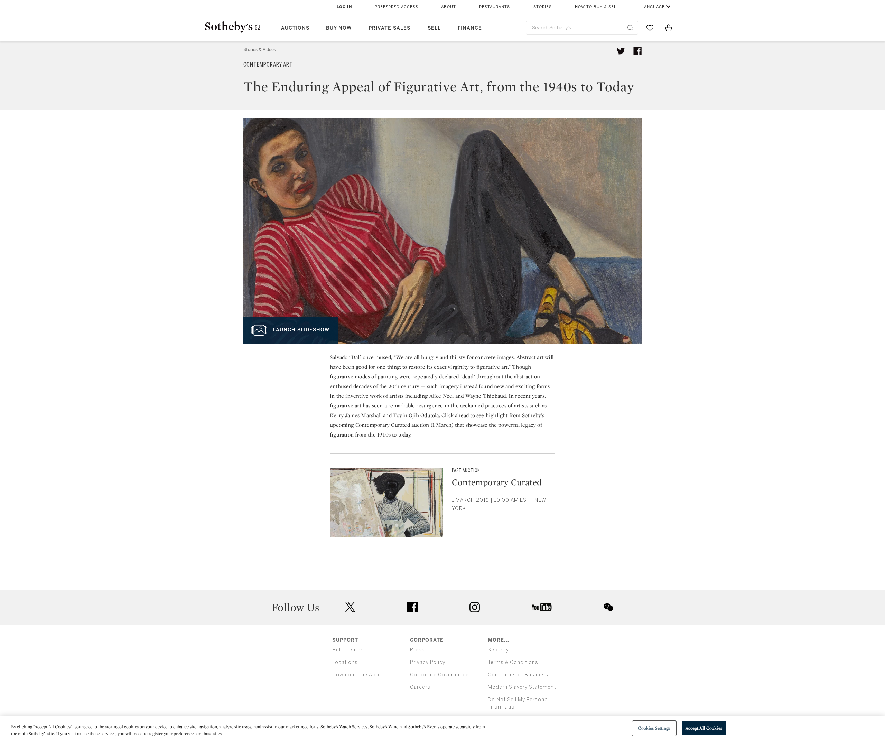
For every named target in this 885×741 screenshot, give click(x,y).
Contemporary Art (268, 64)
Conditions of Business (518, 675)
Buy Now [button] (339, 28)
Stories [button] (542, 6)
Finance (470, 28)
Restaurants (494, 6)
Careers (420, 687)
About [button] (448, 6)
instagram (474, 607)
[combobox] (582, 28)
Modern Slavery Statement (522, 687)
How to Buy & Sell (597, 6)
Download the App (355, 675)
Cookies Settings (654, 728)
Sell (434, 28)
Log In (344, 6)
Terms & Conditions (513, 662)
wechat (608, 607)
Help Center (347, 650)
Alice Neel (441, 396)
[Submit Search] (630, 27)
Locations (345, 662)
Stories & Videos (259, 49)
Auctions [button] (295, 28)
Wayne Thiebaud (485, 396)
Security (498, 650)
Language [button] (653, 6)
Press (417, 650)
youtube (542, 607)
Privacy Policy (427, 662)
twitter (350, 607)
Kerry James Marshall (356, 415)
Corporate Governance (439, 675)
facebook (412, 607)
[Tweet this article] (621, 51)
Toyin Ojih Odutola (416, 415)
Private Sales (389, 28)
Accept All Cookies (704, 728)
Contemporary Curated (382, 425)
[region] (442, 728)
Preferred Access (396, 6)
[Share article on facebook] (637, 51)
